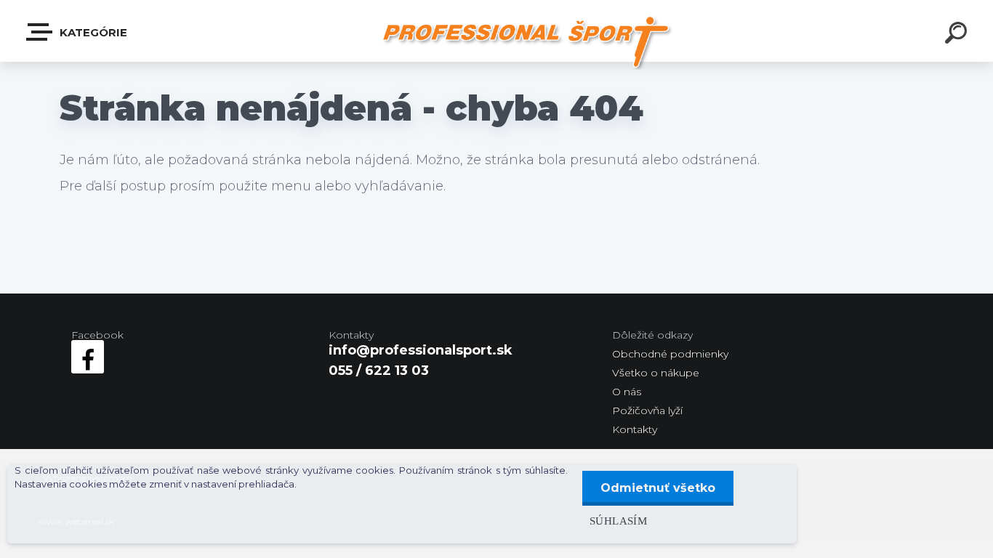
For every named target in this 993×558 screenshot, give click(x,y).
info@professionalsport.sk (420, 350)
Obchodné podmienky (670, 353)
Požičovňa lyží (647, 410)
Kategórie (92, 32)
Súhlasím (618, 520)
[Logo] (526, 42)
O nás (626, 391)
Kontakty (634, 429)
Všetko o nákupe (655, 372)
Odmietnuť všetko (657, 488)
